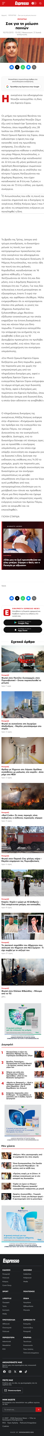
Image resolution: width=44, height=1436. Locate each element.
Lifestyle (6, 1298)
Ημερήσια (27, 1302)
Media (25, 1281)
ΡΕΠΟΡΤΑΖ (22, 19)
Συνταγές (5, 1310)
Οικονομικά (6, 1328)
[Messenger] (28, 67)
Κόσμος (5, 1281)
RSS (4, 1349)
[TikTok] (26, 1372)
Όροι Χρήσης (28, 1349)
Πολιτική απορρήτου (31, 1353)
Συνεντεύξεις (28, 1328)
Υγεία (4, 1306)
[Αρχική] (11, 1260)
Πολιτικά (5, 1331)
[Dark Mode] (34, 3)
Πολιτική (5, 1278)
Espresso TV (29, 1320)
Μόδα (4, 1314)
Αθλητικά (6, 1324)
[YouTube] (20, 1372)
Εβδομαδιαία (28, 1306)
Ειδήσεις (6, 1270)
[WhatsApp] (23, 67)
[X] (15, 1372)
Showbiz (27, 1270)
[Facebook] (11, 67)
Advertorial (6, 1341)
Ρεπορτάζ (6, 1274)
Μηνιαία (26, 1310)
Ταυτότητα (27, 1341)
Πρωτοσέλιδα (8, 1320)
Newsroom (27, 32)
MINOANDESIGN (26, 1432)
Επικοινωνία (28, 1345)
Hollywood (27, 1278)
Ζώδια (26, 1298)
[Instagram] (10, 1372)
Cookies (5, 1426)
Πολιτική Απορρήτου (28, 1423)
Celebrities (27, 1274)
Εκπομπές (27, 1324)
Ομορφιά (5, 1302)
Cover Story (6, 1285)
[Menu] (3, 3)
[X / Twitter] (17, 67)
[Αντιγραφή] (34, 67)
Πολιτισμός (29, 1291)
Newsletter (6, 1345)
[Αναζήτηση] (40, 3)
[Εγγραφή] (38, 1409)
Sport (5, 1291)
